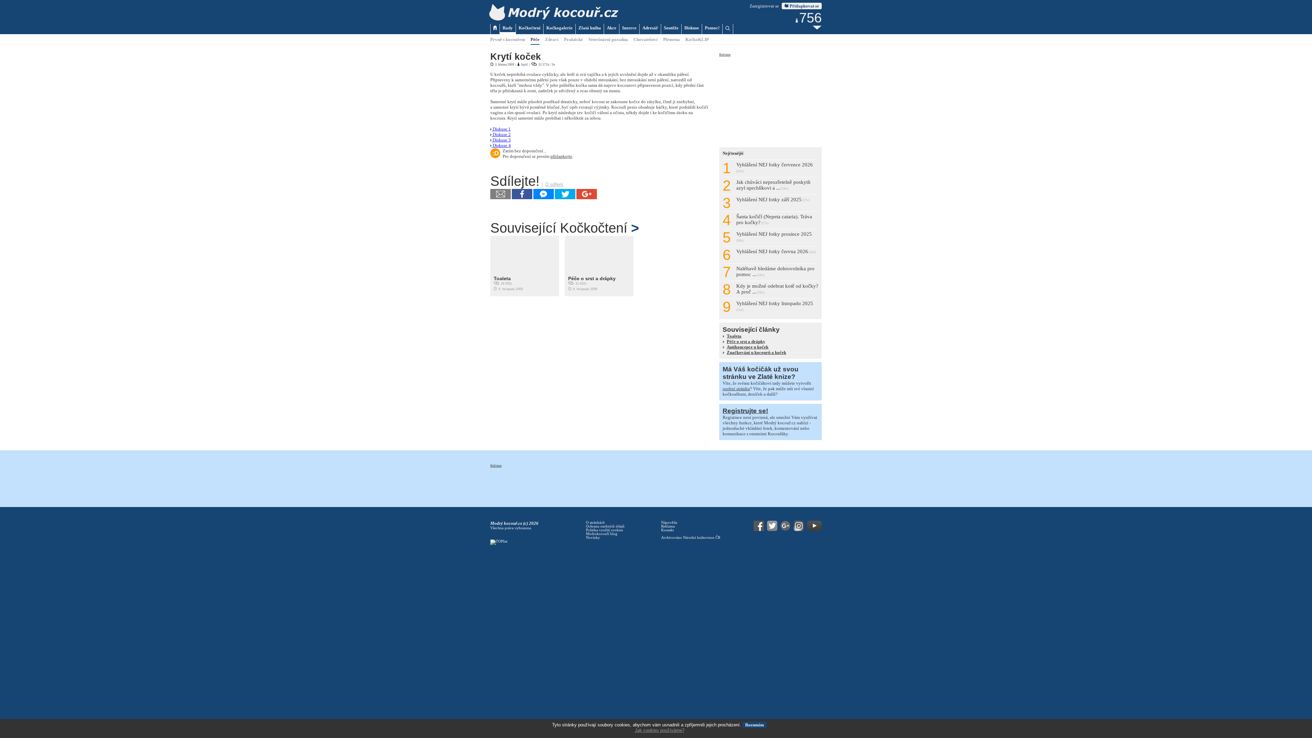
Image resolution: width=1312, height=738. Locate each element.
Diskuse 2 (501, 134)
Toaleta (502, 278)
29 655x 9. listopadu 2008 (508, 283)
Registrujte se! (745, 410)
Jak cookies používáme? (659, 730)
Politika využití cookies (604, 530)
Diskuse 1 (501, 129)
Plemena (671, 39)
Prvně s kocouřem (507, 39)
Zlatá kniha (589, 27)
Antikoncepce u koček (747, 347)
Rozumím (754, 724)
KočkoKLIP (697, 39)
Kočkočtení (530, 27)
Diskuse (691, 27)
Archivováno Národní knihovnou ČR (690, 537)
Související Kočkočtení (564, 227)
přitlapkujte (561, 156)
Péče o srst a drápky (592, 278)
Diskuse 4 (501, 145)
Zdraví (552, 39)
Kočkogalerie (559, 27)
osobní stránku (736, 388)
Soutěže (671, 27)
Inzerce (629, 27)
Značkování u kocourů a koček (756, 352)
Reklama (724, 54)
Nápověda (669, 522)
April (524, 64)
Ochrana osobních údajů (605, 526)
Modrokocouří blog (601, 534)
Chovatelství (645, 39)
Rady (508, 27)
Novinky (593, 537)
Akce (611, 27)
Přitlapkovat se (804, 6)
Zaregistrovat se (764, 6)
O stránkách (595, 522)
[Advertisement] (770, 99)
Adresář (650, 27)
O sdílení (554, 184)
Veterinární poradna (608, 39)
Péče (535, 39)
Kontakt (667, 530)
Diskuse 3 (501, 139)
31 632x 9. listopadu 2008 (592, 283)
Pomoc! (712, 27)
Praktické (573, 39)
